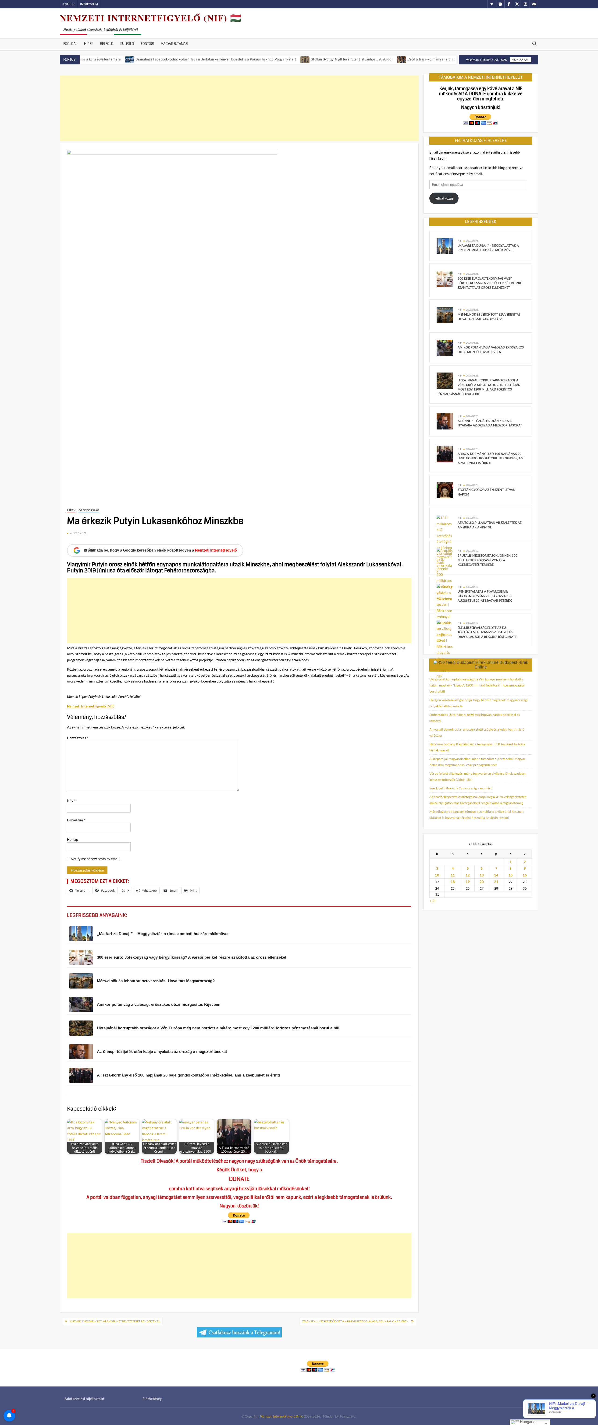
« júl (432, 900)
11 (453, 875)
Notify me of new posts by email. (95, 859)
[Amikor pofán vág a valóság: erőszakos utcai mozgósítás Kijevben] (445, 347)
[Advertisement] (239, 108)
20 (482, 882)
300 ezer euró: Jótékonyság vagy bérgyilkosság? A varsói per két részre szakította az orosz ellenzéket (490, 283)
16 (525, 875)
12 (468, 875)
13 (482, 875)
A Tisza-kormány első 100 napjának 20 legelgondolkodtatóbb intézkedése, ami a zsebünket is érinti (491, 458)
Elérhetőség (152, 1399)
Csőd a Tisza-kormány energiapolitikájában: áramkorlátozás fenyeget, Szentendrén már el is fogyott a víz (438, 59)
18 (453, 882)
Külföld (127, 43)
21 (496, 882)
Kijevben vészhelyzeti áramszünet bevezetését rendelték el (115, 1321)
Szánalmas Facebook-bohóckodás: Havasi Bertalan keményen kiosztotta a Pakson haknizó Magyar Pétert (167, 59)
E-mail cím (76, 820)
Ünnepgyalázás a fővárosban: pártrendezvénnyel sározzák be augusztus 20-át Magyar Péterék (485, 596)
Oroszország (88, 510)
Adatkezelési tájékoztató (84, 1399)
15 (511, 875)
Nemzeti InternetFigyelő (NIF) (281, 1416)
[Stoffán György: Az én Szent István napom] (445, 490)
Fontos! (147, 43)
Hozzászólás (77, 738)
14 (496, 875)
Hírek (88, 43)
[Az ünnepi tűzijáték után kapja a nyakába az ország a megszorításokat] (445, 421)
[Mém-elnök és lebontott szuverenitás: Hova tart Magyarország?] (445, 314)
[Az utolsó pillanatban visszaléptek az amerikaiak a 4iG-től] (445, 544)
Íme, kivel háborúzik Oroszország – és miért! (461, 788)
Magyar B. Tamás (174, 43)
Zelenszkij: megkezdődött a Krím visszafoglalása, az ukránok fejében (355, 1321)
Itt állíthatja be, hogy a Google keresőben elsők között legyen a (160, 550)
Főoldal (70, 43)
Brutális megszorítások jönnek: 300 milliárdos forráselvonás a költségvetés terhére (487, 560)
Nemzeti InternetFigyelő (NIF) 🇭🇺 (151, 17)
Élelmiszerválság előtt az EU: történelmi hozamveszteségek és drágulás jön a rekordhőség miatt (487, 632)
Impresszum (89, 4)
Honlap (72, 839)
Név (71, 801)
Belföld (107, 43)
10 (437, 875)
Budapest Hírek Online (501, 664)
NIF (460, 240)
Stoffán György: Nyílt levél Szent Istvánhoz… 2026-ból (303, 59)
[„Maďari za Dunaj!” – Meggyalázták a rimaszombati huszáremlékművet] (445, 245)
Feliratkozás (443, 198)
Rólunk (69, 4)
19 (468, 882)
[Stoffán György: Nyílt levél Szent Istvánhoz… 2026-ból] (256, 59)
